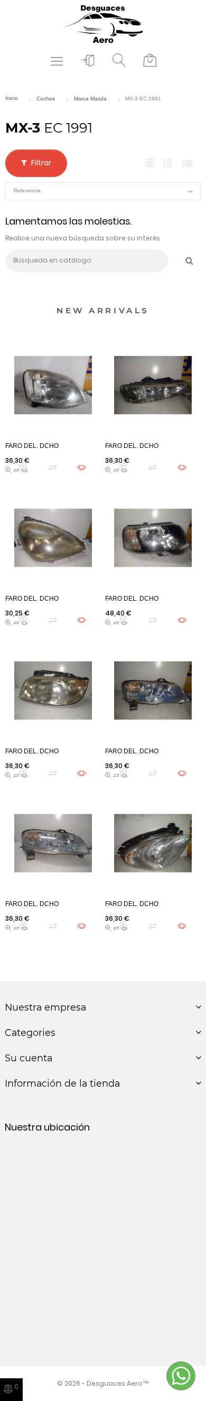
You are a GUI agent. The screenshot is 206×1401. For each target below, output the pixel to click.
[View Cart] (150, 61)
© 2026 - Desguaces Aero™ (103, 1383)
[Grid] (150, 163)
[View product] (81, 467)
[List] (187, 163)
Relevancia (103, 191)
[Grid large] (168, 163)
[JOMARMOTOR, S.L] (103, 23)
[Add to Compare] (53, 467)
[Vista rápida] (24, 467)
